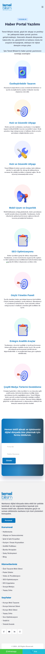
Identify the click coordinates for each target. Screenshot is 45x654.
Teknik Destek (8, 624)
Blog (5, 557)
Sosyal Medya (8, 587)
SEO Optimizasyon (10, 579)
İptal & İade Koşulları (11, 539)
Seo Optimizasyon (10, 617)
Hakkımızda (7, 532)
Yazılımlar (22, 19)
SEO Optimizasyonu (22, 251)
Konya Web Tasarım (11, 603)
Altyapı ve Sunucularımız (13, 535)
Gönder (9, 460)
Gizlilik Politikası (9, 546)
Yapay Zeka (7, 590)
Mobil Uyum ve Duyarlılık (22, 207)
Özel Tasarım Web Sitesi (12, 569)
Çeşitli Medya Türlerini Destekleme (22, 387)
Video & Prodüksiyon (11, 576)
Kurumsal (8, 520)
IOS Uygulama (8, 583)
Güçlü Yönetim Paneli (22, 295)
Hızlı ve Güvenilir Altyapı (22, 123)
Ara (35, 651)
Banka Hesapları (9, 550)
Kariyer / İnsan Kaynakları (13, 542)
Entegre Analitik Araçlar (22, 341)
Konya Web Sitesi (10, 610)
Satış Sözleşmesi (10, 553)
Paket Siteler (8, 572)
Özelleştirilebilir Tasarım (22, 83)
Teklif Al (6, 621)
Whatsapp (12, 651)
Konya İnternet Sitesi (11, 606)
